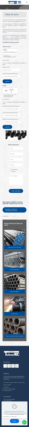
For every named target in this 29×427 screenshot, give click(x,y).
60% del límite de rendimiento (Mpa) (11, 106)
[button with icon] (5, 366)
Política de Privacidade (10, 389)
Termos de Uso (8, 390)
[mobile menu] (27, 2)
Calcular (7, 81)
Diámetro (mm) (6, 67)
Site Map (7, 387)
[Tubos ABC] (14, 2)
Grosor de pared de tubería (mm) (10, 73)
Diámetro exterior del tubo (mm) (10, 119)
